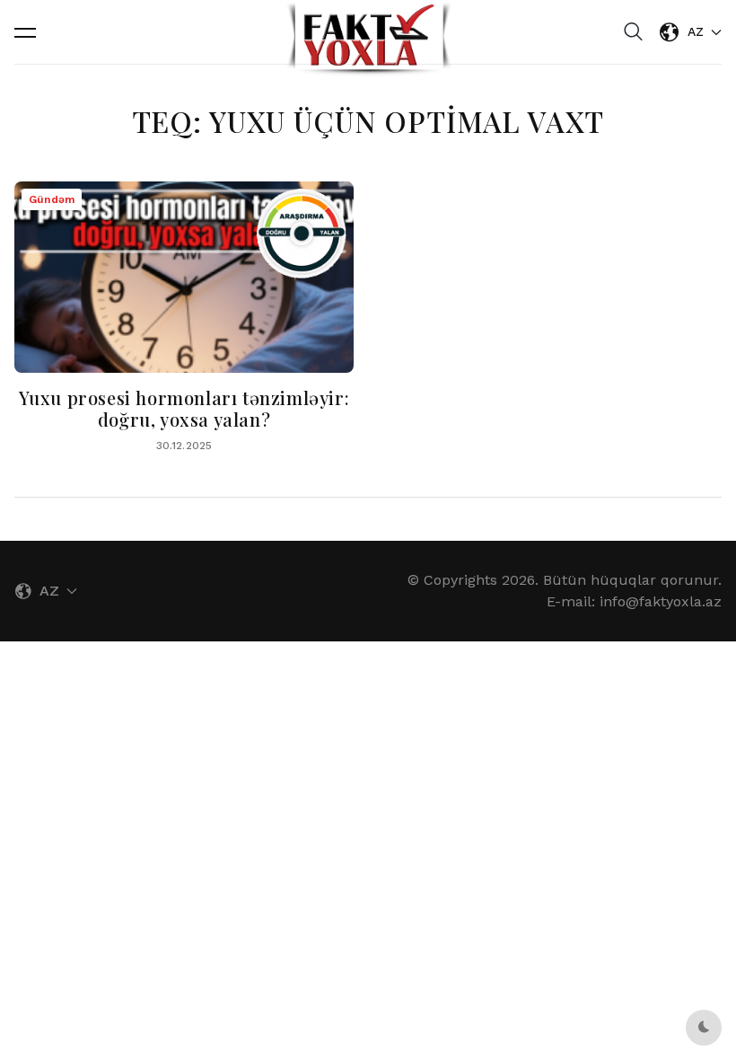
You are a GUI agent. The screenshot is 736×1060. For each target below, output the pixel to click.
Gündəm (51, 199)
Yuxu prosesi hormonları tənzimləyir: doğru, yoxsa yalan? (184, 408)
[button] (25, 32)
